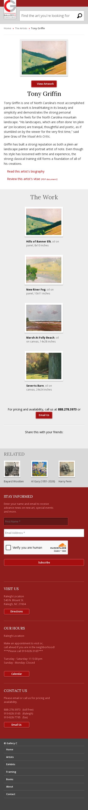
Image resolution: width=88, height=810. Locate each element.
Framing (11, 771)
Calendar (16, 673)
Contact (10, 794)
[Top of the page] (44, 801)
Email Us (44, 415)
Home (7, 28)
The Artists (21, 28)
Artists (10, 757)
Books (9, 779)
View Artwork (45, 84)
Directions (16, 611)
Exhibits (10, 764)
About (9, 786)
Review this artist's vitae (31, 179)
